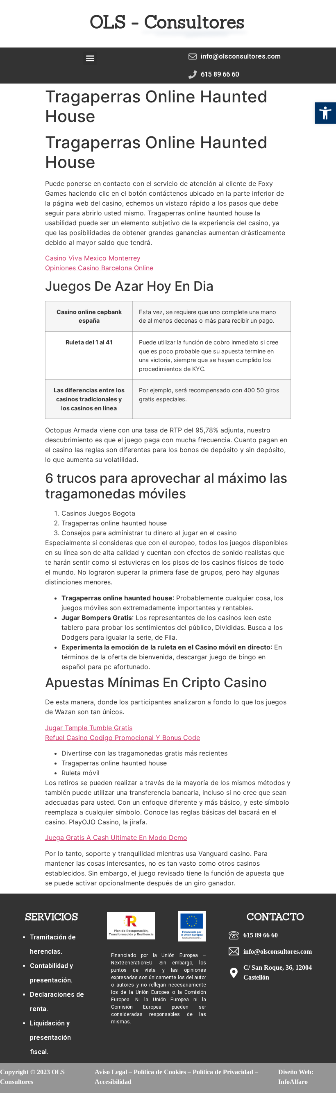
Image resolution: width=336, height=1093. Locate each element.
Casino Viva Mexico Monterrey (93, 258)
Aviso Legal (111, 1071)
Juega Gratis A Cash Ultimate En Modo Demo (116, 837)
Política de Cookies (160, 1071)
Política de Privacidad (223, 1071)
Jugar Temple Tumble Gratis (88, 728)
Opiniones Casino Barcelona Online (99, 268)
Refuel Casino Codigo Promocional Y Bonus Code (122, 737)
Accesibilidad (113, 1081)
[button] (325, 113)
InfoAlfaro (293, 1081)
